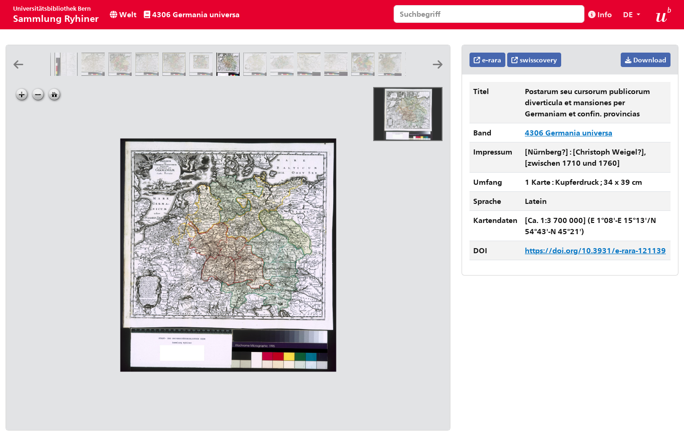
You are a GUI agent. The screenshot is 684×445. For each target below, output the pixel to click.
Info (604, 14)
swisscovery (537, 59)
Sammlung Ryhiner (56, 14)
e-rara (490, 59)
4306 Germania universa (195, 14)
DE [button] (629, 14)
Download (648, 59)
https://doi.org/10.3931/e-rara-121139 (595, 250)
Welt (126, 14)
